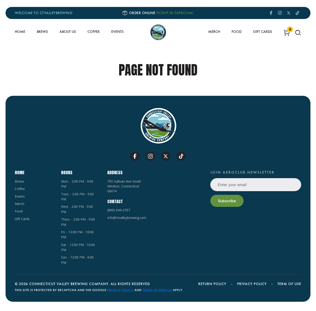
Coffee (93, 31)
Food (237, 31)
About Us (67, 31)
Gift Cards (262, 31)
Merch (214, 31)
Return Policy (212, 283)
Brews (42, 31)
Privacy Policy (252, 283)
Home (20, 31)
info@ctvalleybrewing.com (126, 217)
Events (117, 31)
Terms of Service (157, 290)
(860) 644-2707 (118, 210)
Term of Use (289, 283)
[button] (298, 32)
